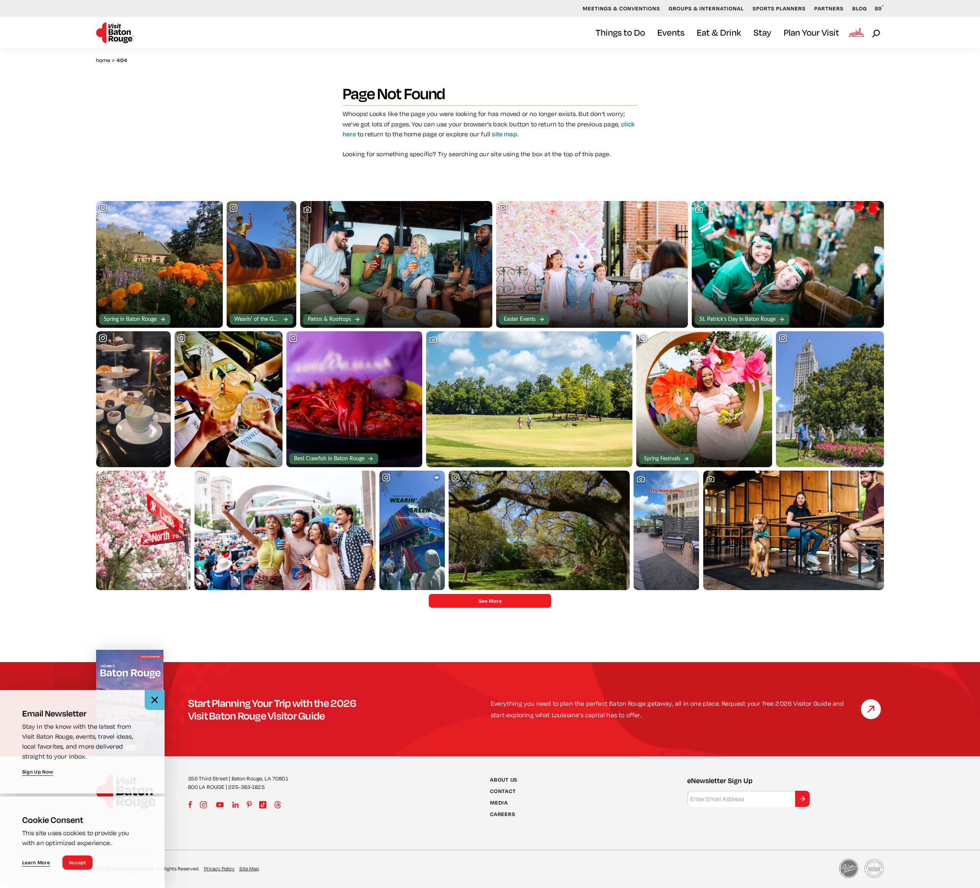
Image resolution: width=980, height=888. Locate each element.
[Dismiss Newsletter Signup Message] (155, 700)
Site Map (249, 868)
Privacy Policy (219, 868)
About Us (503, 779)
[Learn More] (871, 709)
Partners (829, 8)
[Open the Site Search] (876, 33)
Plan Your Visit (811, 32)
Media (499, 802)
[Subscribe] (802, 799)
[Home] (115, 33)
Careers (502, 814)
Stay (762, 32)
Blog (859, 8)
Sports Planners (779, 8)
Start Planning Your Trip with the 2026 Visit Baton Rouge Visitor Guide (272, 709)
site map (504, 134)
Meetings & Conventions (621, 8)
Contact (503, 791)
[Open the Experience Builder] (856, 32)
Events (670, 32)
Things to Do (620, 32)
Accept (77, 862)
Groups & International (706, 8)
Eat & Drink (719, 32)
